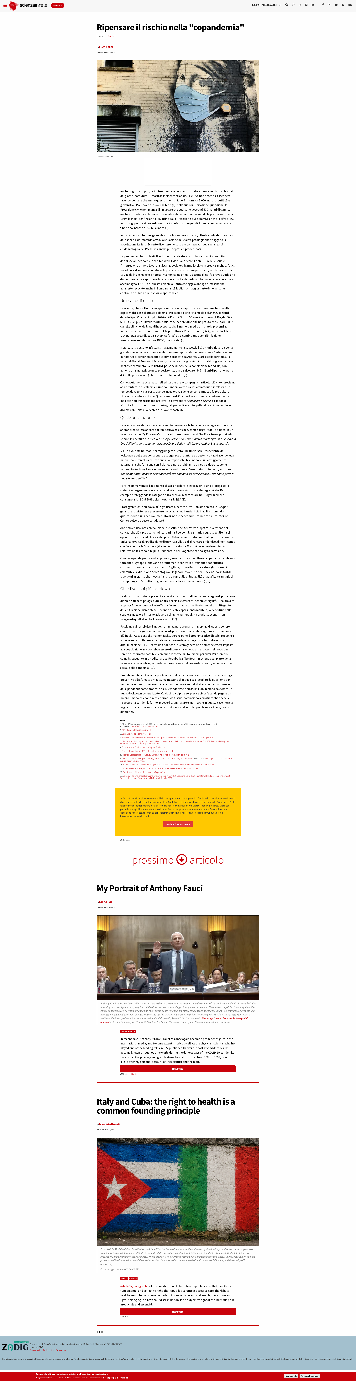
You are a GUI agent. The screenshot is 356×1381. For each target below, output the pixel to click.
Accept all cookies (309, 1376)
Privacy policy (36, 1350)
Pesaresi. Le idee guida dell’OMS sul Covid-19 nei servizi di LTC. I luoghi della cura (155, 754)
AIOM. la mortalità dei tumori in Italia (137, 730)
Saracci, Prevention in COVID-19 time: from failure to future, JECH (149, 751)
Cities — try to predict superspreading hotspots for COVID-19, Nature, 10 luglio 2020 (157, 758)
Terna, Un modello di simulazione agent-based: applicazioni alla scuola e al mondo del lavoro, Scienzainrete (168, 764)
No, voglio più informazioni (116, 1377)
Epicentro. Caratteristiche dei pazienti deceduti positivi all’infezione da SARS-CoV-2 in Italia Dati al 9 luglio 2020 (168, 737)
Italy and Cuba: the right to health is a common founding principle (166, 1106)
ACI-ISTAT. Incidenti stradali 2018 (145, 726)
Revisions (112, 36)
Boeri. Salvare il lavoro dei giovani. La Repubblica (144, 772)
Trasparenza (60, 1350)
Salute (124, 1278)
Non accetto (291, 1376)
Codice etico (48, 1350)
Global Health (128, 1031)
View (102, 37)
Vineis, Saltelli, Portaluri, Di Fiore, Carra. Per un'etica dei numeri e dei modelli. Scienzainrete (160, 768)
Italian (134, 1074)
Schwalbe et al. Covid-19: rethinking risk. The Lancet (143, 747)
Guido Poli (106, 902)
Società (133, 1278)
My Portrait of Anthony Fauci (150, 888)
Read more (177, 1069)
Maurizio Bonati (109, 1124)
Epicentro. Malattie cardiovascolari (136, 733)
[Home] (29, 6)
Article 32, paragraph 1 (134, 1286)
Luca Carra (106, 47)
